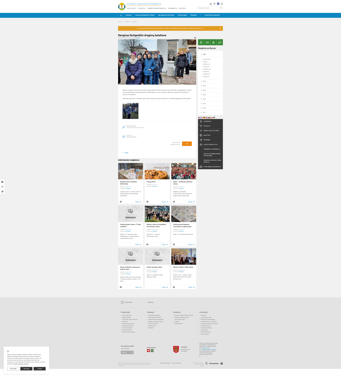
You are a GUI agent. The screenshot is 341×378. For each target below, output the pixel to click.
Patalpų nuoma (152, 325)
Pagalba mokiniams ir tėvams (155, 321)
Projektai (207, 126)
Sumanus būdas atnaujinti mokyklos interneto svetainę (198, 364)
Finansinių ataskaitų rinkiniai (181, 317)
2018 (204, 108)
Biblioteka (207, 135)
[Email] (152, 350)
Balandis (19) (207, 69)
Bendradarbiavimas (127, 330)
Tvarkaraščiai (128, 302)
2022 (204, 94)
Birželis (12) (206, 64)
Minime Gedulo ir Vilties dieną (183, 267)
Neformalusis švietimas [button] (166, 15)
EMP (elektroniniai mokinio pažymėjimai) (212, 154)
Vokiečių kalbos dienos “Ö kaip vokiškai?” (130, 225)
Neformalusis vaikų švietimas (155, 319)
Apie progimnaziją (127, 315)
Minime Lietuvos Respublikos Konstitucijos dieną (156, 225)
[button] (211, 4)
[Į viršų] (221, 363)
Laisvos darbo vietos (211, 144)
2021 (204, 99)
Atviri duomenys (205, 334)
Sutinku (39, 368)
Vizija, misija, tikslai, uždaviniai (130, 319)
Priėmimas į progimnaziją (212, 149)
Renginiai (134, 21)
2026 (204, 54)
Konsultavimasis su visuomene (208, 321)
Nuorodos (203, 315)
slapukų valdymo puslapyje (20, 364)
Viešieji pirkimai (178, 323)
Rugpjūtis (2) (206, 59)
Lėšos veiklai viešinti (179, 319)
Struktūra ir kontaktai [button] (212, 15)
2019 (204, 103)
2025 (204, 81)
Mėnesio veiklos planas (211, 130)
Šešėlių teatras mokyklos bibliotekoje (128, 183)
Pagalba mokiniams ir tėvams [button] (145, 15)
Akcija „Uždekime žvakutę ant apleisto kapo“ (130, 268)
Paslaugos (141, 8)
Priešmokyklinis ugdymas (154, 317)
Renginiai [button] (194, 15)
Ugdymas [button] (129, 15)
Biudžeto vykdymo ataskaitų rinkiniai (183, 315)
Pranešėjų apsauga (205, 325)
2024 (204, 86)
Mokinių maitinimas (153, 323)
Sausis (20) (206, 76)
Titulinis (120, 21)
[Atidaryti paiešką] (221, 7)
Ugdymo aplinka (126, 317)
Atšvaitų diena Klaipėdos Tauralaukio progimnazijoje (182, 225)
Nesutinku (26, 368)
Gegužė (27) (206, 66)
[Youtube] (148, 350)
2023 (204, 90)
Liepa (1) (205, 61)
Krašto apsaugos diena (154, 267)
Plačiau (137, 202)
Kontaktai (182, 8)
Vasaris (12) (206, 74)
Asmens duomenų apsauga (208, 319)
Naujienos (127, 21)
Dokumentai (207, 121)
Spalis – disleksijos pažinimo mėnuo (182, 183)
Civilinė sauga (204, 330)
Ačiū (186, 144)
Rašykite (124, 352)
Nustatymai (13, 368)
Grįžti (126, 153)
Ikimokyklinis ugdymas (154, 315)
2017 (204, 112)
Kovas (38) (206, 71)
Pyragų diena (151, 182)
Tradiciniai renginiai (127, 327)
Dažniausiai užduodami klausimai (209, 323)
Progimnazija (172, 8)
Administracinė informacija (157, 8)
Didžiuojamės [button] (182, 15)
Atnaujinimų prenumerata (212, 166)
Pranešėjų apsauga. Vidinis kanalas (212, 161)
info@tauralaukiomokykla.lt (209, 349)
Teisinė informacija (205, 332)
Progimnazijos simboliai (128, 323)
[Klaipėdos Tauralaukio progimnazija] (121, 6)
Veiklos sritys (131, 8)
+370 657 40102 (205, 348)
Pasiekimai (207, 140)
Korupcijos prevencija (206, 327)
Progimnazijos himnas (127, 325)
